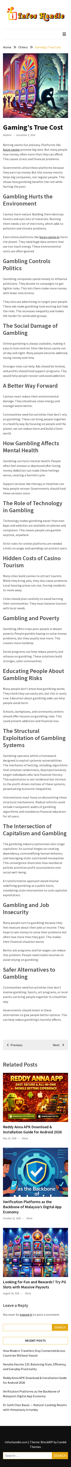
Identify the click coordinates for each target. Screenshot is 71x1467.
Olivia (25, 1138)
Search (59, 1327)
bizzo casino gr (49, 237)
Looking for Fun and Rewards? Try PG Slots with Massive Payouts (34, 1284)
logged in (26, 1314)
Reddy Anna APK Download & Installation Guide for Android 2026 (32, 1129)
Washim (7, 135)
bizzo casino (11, 149)
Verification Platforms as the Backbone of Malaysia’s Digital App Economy (32, 1206)
